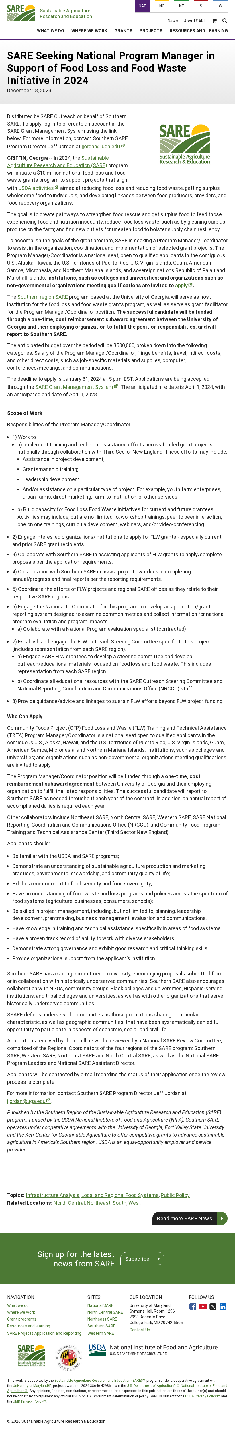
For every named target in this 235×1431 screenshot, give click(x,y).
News (173, 21)
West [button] (134, 1202)
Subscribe (137, 1258)
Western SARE (100, 1333)
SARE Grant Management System (74, 386)
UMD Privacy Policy (28, 1401)
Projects (151, 30)
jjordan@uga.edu (101, 146)
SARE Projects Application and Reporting (44, 1333)
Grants (123, 30)
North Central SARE (105, 1312)
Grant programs (21, 1319)
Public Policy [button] (175, 1195)
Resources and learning (28, 1326)
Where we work (21, 1312)
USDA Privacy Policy (201, 1396)
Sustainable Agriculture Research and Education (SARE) (58, 161)
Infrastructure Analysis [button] (52, 1195)
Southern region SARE (42, 296)
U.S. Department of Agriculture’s (152, 1385)
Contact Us (140, 1329)
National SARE (100, 1305)
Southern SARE (101, 1326)
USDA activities (36, 187)
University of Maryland (30, 1385)
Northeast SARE (102, 1319)
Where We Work (89, 30)
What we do (18, 1305)
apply (181, 285)
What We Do (50, 30)
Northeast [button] (99, 1202)
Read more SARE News (184, 1218)
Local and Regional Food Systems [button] (120, 1195)
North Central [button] (69, 1202)
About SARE (195, 21)
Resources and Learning (199, 30)
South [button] (119, 1202)
